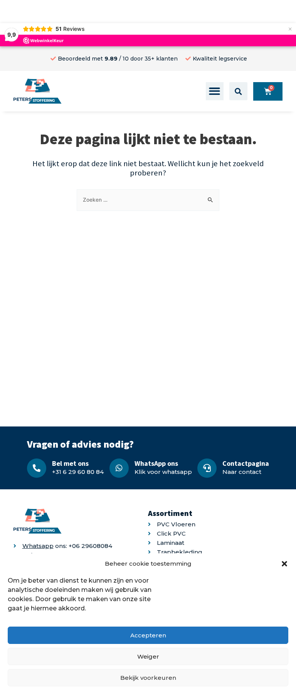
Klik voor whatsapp (163, 471)
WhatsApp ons (156, 463)
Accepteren (148, 635)
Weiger (148, 656)
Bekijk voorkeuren (148, 677)
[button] (284, 564)
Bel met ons (70, 463)
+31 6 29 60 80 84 (78, 471)
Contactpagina (245, 463)
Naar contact (241, 471)
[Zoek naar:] (148, 199)
